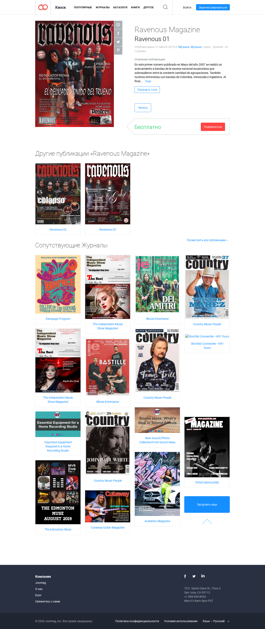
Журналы (103, 7)
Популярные (83, 7)
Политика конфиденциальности (137, 621)
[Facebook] (185, 576)
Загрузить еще (207, 504)
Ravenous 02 (107, 229)
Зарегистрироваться (213, 7)
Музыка (183, 47)
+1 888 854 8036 (195, 596)
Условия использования (181, 621)
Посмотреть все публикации (206, 240)
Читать (143, 108)
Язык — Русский (214, 621)
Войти (187, 7)
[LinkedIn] (203, 576)
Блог (38, 595)
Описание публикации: (150, 59)
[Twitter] (194, 576)
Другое (148, 7)
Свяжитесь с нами (47, 601)
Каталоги (120, 7)
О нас (39, 589)
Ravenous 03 (58, 229)
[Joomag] (43, 7)
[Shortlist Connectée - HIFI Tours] (207, 336)
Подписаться (213, 127)
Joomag (40, 583)
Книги (135, 7)
